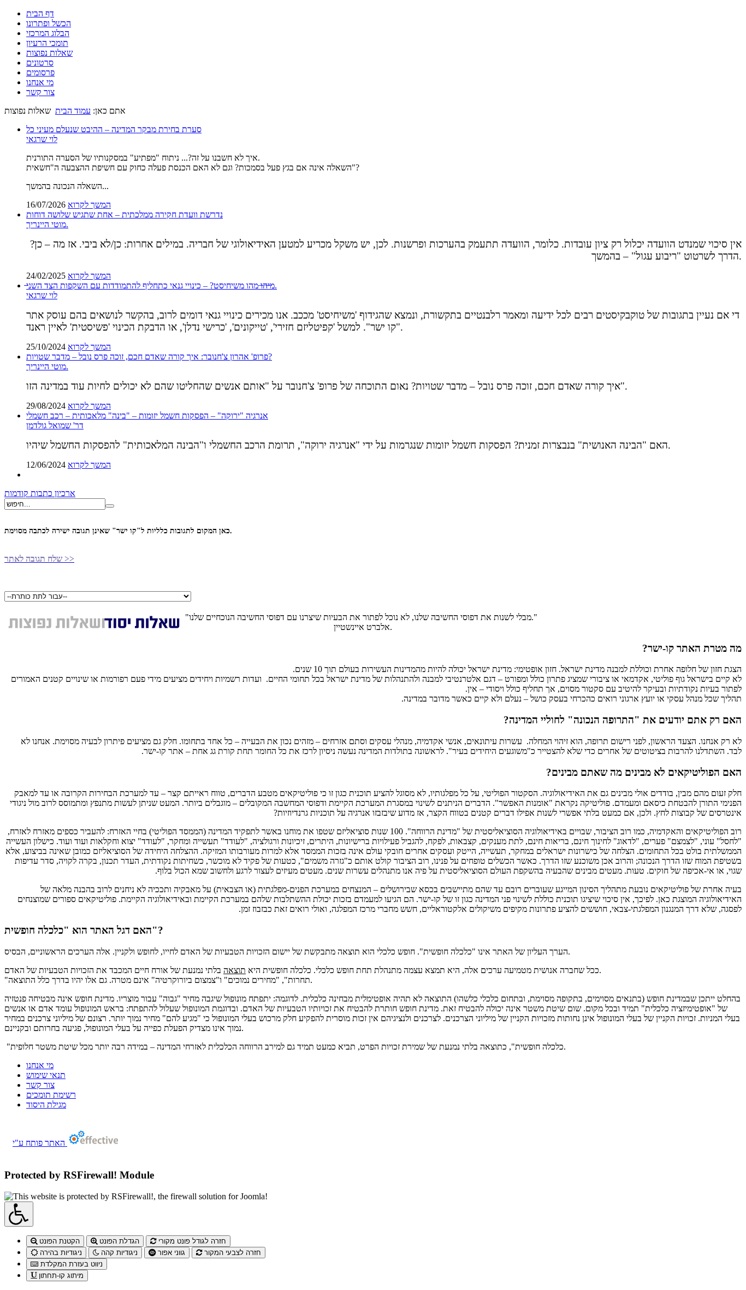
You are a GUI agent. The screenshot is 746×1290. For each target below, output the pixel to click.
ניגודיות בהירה (60, 1252)
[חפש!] (109, 506)
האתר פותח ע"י (40, 1142)
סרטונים (40, 62)
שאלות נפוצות (49, 52)
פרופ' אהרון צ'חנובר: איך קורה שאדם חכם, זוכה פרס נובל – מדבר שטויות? (149, 356)
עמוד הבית (73, 110)
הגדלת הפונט (118, 1241)
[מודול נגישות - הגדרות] (18, 1214)
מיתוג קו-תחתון (60, 1275)
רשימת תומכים (51, 1094)
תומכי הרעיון (47, 43)
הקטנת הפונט (58, 1241)
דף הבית (40, 13)
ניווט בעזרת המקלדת (70, 1264)
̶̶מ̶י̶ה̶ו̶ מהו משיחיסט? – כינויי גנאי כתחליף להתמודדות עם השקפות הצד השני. (151, 285)
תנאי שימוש (46, 1075)
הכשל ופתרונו (48, 23)
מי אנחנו (40, 82)
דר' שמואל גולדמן (55, 425)
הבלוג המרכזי (47, 33)
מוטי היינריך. (47, 224)
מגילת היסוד (46, 1104)
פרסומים (40, 72)
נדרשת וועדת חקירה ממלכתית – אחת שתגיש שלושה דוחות (124, 214)
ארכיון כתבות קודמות (39, 493)
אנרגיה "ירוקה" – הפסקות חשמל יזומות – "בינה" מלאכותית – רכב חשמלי (147, 415)
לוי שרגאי (41, 139)
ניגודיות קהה (118, 1252)
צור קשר (40, 92)
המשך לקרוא (89, 204)
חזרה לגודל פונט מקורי (191, 1241)
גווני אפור (170, 1252)
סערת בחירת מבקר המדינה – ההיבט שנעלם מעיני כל (114, 129)
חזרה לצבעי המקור (231, 1252)
